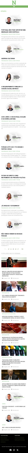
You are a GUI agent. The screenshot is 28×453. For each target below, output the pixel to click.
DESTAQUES (4, 268)
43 (8, 249)
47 (18, 249)
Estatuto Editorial (5, 440)
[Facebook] (10, 450)
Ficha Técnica (4, 438)
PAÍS (8, 268)
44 (11, 249)
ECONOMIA (9, 357)
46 (15, 249)
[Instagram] (14, 450)
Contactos (3, 442)
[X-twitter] (17, 450)
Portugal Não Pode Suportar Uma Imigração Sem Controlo (13, 31)
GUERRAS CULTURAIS (8, 58)
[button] (14, 6)
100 (22, 249)
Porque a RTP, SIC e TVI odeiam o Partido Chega (12, 148)
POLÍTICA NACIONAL (11, 313)
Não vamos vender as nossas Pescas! (11, 234)
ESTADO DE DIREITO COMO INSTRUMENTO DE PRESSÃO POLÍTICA (13, 176)
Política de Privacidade (20, 440)
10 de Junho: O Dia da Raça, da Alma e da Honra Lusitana (13, 117)
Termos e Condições (19, 438)
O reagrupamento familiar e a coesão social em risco (11, 87)
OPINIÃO (3, 11)
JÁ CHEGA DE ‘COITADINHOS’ (10, 205)
